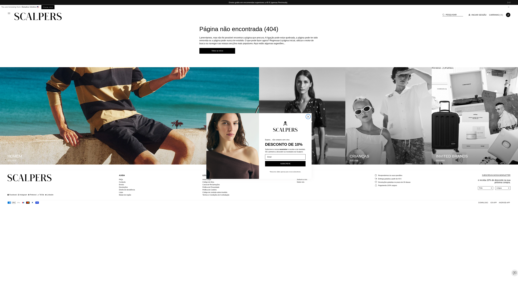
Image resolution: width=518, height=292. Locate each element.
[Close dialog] (308, 116)
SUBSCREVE (285, 164)
